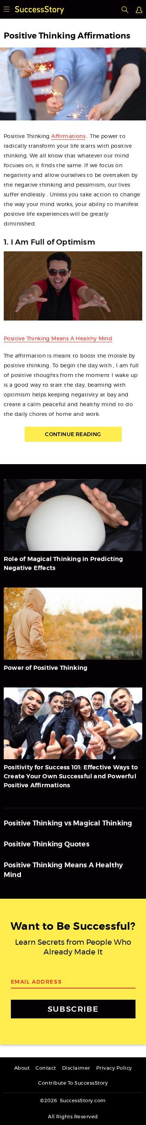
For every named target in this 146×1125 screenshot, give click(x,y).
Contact (46, 1068)
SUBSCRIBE (73, 1009)
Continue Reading (73, 434)
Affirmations (68, 136)
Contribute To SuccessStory (73, 1083)
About (22, 1068)
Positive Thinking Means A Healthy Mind (58, 338)
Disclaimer (76, 1068)
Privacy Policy (114, 1068)
